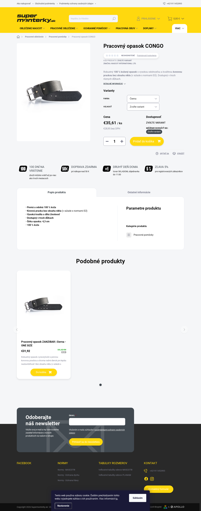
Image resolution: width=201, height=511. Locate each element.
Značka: (119, 63)
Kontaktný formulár (158, 489)
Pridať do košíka (143, 141)
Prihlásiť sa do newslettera (86, 442)
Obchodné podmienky (45, 3)
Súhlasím (138, 498)
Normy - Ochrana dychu (68, 475)
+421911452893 (157, 471)
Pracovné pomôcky (143, 234)
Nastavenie (63, 505)
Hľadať (114, 18)
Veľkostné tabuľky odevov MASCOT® (115, 470)
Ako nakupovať (24, 3)
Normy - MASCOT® (66, 470)
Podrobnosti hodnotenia (146, 56)
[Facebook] (146, 478)
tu (117, 498)
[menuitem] (31, 28)
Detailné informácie (113, 84)
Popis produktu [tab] (57, 192)
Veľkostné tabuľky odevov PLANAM (115, 475)
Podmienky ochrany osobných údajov (76, 3)
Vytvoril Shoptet (154, 507)
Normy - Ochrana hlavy (68, 480)
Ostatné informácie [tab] (139, 192)
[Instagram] (152, 478)
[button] (100, 385)
